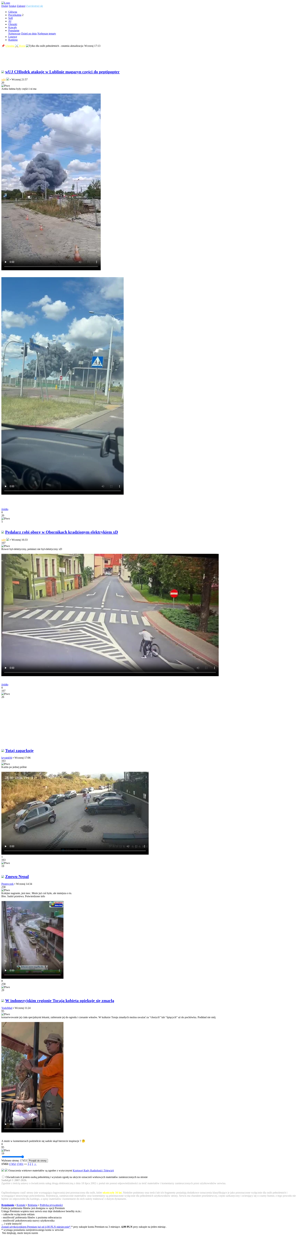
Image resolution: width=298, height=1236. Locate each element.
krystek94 (6, 757)
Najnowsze (14, 33)
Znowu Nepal (17, 876)
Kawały (12, 27)
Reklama (32, 1205)
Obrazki (12, 24)
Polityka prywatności (51, 1205)
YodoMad (6, 1007)
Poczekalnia (14, 14)
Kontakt (21, 1205)
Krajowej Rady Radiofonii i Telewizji (93, 1170)
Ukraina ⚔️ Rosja (15, 45)
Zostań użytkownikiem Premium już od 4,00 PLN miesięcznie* (36, 1226)
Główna (12, 11)
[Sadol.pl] (5, 2)
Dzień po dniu (29, 33)
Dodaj (4, 5)
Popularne (13, 30)
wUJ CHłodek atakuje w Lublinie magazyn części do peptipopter (62, 72)
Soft (10, 18)
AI (9, 21)
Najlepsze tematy (46, 33)
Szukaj (12, 5)
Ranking (13, 39)
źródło (4, 509)
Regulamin (7, 1205)
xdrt (3, 79)
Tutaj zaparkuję (19, 750)
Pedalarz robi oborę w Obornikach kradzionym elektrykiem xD (61, 532)
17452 (12, 1163)
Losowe (12, 36)
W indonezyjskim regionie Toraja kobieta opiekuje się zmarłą (59, 1000)
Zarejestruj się (34, 5)
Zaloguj (21, 5)
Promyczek (7, 883)
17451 (20, 1163)
